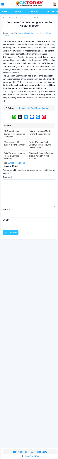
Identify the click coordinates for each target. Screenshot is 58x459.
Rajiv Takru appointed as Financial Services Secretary (14, 156)
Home (4, 11)
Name (6, 209)
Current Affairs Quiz (35, 11)
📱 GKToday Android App (30, 456)
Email (6, 220)
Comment (8, 177)
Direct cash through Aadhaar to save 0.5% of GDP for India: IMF (41, 156)
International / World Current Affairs (34, 108)
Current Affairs (17, 11)
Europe (11, 163)
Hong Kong (20, 163)
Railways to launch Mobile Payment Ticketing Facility (40, 132)
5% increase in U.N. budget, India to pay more (15, 143)
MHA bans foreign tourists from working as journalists (14, 134)
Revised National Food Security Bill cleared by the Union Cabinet (40, 145)
